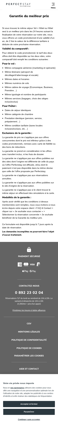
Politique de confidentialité (29, 340)
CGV (29, 323)
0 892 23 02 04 (29, 292)
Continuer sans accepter (29, 419)
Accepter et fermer (29, 404)
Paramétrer (29, 412)
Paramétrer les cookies (29, 356)
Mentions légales (29, 331)
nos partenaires (17, 388)
